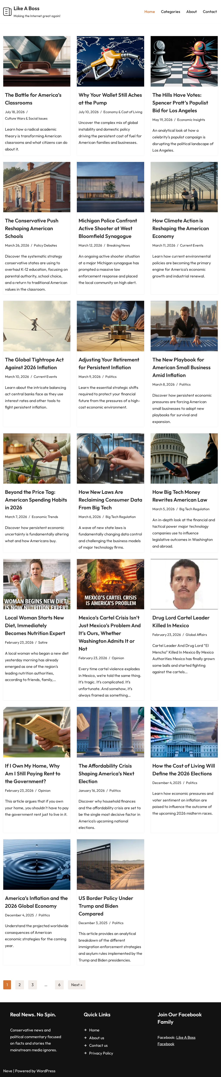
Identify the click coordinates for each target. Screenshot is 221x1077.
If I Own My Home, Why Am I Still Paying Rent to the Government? (32, 773)
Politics (111, 376)
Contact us (98, 1045)
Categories (170, 11)
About (191, 11)
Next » (76, 984)
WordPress (45, 1070)
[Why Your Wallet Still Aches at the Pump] (110, 61)
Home (149, 11)
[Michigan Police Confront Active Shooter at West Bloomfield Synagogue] (110, 187)
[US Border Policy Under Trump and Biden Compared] (110, 864)
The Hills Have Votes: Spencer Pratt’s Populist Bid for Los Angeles (180, 103)
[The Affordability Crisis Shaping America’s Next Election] (110, 732)
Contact (210, 11)
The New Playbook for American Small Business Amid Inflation (181, 367)
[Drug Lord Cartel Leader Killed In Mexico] (184, 584)
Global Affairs (196, 634)
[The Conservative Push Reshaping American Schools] (36, 187)
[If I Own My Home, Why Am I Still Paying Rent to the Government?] (36, 732)
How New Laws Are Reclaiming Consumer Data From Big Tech (110, 500)
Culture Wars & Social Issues (26, 118)
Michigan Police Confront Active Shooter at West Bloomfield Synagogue (108, 228)
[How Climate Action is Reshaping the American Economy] (184, 187)
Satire (42, 642)
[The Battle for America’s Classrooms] (36, 61)
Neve (7, 1070)
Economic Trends (45, 517)
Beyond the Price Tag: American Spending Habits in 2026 (36, 500)
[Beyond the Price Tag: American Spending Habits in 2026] (36, 458)
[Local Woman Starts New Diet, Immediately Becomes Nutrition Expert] (36, 584)
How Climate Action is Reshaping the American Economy (180, 228)
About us (96, 1037)
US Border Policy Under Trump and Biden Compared (106, 906)
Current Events (191, 245)
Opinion (118, 658)
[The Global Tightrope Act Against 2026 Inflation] (36, 326)
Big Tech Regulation (121, 517)
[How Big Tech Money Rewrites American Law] (184, 458)
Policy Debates (45, 245)
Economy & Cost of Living (122, 112)
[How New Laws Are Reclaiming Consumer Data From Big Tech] (110, 458)
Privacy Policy (101, 1053)
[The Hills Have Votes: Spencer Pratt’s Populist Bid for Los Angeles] (184, 61)
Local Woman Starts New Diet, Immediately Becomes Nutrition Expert (35, 625)
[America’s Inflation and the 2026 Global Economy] (36, 864)
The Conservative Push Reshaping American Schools (31, 228)
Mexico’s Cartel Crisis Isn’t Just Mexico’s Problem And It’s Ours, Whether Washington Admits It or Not (110, 633)
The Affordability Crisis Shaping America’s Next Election (106, 773)
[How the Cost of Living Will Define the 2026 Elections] (184, 732)
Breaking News (118, 245)
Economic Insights (191, 119)
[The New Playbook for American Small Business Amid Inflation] (184, 326)
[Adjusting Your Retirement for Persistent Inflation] (110, 326)
